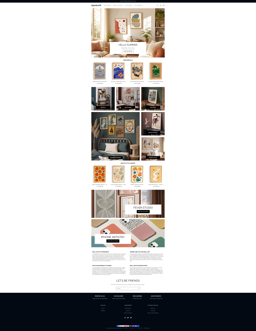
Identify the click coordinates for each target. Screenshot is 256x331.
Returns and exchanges (153, 312)
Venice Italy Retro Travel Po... (137, 81)
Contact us (153, 308)
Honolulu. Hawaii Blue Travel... (118, 81)
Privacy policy (132, 328)
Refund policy (126, 328)
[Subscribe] (138, 288)
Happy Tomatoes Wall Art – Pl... (100, 184)
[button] (118, 5)
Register (103, 310)
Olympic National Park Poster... (156, 81)
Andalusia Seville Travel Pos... (100, 81)
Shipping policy (147, 328)
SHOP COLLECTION (128, 51)
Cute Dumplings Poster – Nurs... (119, 184)
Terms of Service (128, 312)
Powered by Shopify (118, 328)
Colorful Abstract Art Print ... (137, 184)
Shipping (153, 310)
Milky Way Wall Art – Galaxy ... (156, 184)
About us (128, 310)
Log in (103, 308)
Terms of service (139, 328)
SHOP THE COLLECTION (143, 211)
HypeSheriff (111, 328)
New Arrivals (128, 308)
